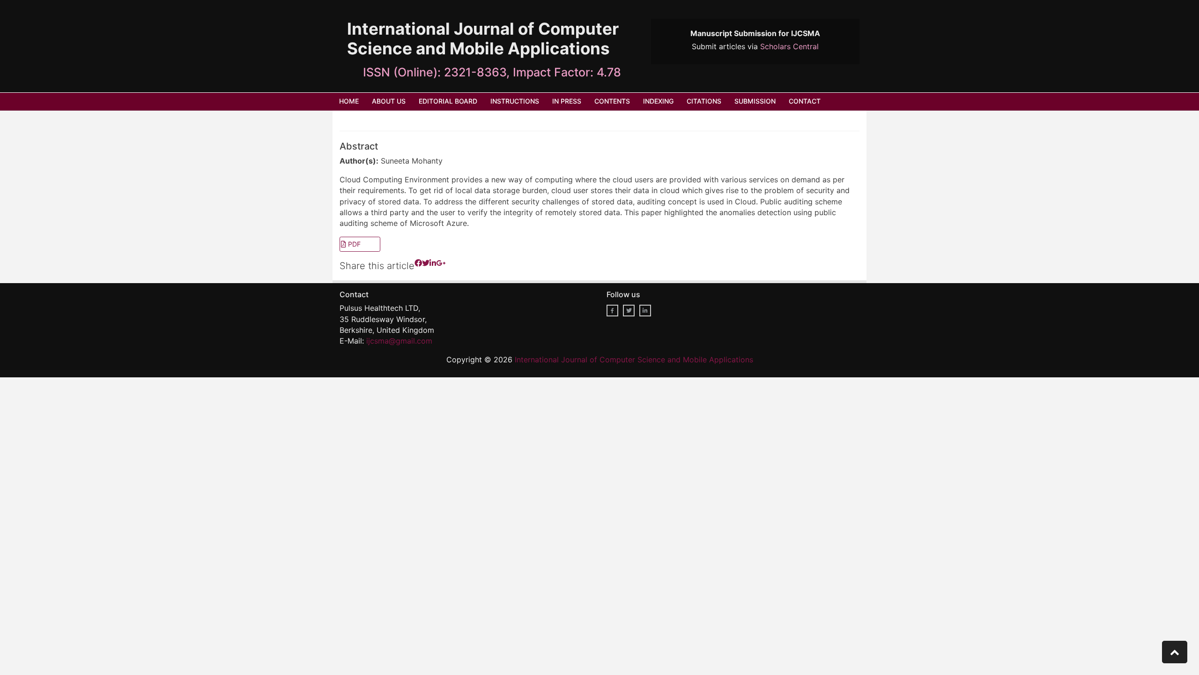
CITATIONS (704, 101)
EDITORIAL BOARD (448, 101)
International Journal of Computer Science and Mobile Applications (634, 359)
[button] (1174, 652)
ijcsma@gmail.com (399, 340)
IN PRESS (566, 101)
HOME (349, 101)
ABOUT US (389, 101)
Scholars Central (789, 46)
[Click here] (418, 269)
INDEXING (658, 101)
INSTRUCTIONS (514, 101)
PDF (353, 244)
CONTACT (805, 101)
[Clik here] (612, 310)
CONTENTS (612, 101)
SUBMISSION (755, 101)
